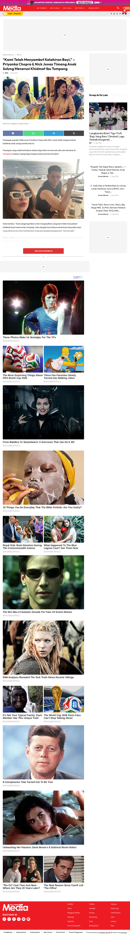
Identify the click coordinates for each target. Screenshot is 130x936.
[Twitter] (117, 13)
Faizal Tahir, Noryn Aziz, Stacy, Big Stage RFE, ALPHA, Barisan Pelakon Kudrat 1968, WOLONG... (108, 207)
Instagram (7, 154)
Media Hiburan (8, 55)
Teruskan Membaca (43, 251)
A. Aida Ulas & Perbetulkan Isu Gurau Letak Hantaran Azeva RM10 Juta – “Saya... (108, 188)
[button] (118, 8)
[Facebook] (111, 13)
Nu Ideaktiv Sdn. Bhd (104, 932)
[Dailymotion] (125, 13)
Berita (19, 55)
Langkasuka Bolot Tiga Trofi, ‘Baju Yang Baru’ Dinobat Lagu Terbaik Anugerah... (106, 136)
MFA (6, 73)
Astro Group (123, 932)
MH (90, 143)
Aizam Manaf (103, 176)
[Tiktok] (120, 13)
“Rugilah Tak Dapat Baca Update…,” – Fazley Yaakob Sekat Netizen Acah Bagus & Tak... (108, 169)
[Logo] (12, 8)
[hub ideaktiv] (124, 7)
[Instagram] (114, 13)
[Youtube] (122, 13)
